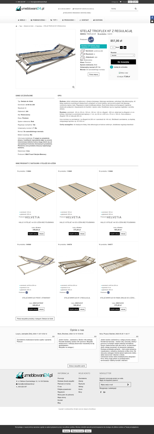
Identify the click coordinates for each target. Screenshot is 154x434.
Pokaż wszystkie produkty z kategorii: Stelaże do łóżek (35, 319)
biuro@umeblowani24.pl (39, 2)
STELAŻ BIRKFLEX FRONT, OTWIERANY (36, 298)
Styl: (81, 60)
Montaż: (83, 69)
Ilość (117, 47)
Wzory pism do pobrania (66, 395)
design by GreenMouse (90, 409)
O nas (60, 386)
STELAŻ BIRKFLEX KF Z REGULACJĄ (77, 298)
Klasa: (82, 62)
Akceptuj (66, 431)
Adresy (81, 386)
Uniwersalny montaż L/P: (89, 67)
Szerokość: (90, 51)
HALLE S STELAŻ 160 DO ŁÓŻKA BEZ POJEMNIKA (77, 222)
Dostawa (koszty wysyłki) (66, 381)
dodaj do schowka (120, 67)
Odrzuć (88, 431)
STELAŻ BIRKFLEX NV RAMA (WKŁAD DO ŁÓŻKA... (118, 298)
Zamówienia (83, 378)
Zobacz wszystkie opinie (77, 366)
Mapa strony (62, 397)
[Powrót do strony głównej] (16, 26)
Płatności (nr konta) (64, 384)
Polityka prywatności (64, 389)
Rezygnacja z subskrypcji (108, 388)
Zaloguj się (114, 2)
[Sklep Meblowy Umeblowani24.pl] (30, 8)
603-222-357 (21, 2)
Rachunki (82, 384)
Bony (80, 392)
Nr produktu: (102, 34)
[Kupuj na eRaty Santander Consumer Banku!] (123, 73)
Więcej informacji (77, 431)
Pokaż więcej (93, 74)
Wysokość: (90, 54)
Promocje (61, 378)
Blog (59, 403)
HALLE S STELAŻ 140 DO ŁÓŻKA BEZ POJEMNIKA (36, 222)
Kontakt (60, 400)
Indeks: (83, 34)
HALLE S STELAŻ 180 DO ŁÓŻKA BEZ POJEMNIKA (117, 222)
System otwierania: (87, 65)
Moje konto (84, 373)
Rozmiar (114, 52)
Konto (80, 389)
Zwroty (81, 381)
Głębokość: (90, 57)
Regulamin (61, 392)
